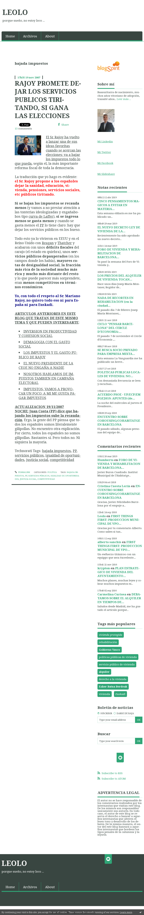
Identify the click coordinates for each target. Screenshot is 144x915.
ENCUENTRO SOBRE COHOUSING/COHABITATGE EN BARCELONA (118, 420)
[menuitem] (10, 35)
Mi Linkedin (105, 141)
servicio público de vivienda (117, 664)
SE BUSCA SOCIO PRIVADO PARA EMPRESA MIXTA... (117, 352)
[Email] (120, 757)
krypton (103, 568)
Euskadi (120, 694)
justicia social (37, 459)
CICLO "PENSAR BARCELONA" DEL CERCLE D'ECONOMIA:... (115, 328)
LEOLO (15, 12)
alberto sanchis (109, 542)
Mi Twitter (104, 152)
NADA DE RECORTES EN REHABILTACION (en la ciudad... (115, 302)
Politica (52, 472)
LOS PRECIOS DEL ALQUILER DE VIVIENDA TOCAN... (119, 277)
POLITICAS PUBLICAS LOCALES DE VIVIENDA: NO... (119, 374)
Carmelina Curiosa (111, 594)
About (50, 36)
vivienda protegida (110, 634)
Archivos (30, 36)
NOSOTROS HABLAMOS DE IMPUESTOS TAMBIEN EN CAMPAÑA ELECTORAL (46, 378)
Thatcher (64, 243)
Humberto (105, 460)
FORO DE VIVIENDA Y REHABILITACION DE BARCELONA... (119, 253)
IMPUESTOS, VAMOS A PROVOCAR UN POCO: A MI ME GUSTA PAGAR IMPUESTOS (47, 393)
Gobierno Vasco (109, 649)
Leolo (101, 516)
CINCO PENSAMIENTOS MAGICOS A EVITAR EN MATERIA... (118, 205)
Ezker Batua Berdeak (113, 686)
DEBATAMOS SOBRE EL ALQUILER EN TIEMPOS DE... (119, 598)
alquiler (104, 671)
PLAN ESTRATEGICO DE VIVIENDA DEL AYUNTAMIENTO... (118, 572)
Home (10, 36)
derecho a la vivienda (112, 679)
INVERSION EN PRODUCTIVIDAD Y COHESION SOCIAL (48, 333)
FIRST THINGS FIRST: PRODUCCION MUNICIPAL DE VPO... (118, 520)
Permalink (24, 472)
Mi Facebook (105, 163)
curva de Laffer (41, 216)
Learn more (126, 912)
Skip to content (11, 3)
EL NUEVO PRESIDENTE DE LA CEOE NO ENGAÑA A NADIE (46, 365)
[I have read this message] (140, 912)
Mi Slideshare (106, 174)
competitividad (62, 459)
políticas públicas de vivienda (118, 657)
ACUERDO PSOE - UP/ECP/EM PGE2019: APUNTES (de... (118, 396)
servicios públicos (29, 455)
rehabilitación (108, 642)
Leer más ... (124, 99)
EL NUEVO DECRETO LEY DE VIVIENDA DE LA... (118, 229)
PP (42, 225)
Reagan (48, 243)
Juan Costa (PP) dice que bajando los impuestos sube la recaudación (47, 415)
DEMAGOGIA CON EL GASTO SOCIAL (44, 344)
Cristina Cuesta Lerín (113, 486)
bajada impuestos (56, 450)
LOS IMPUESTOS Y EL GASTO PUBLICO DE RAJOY (48, 354)
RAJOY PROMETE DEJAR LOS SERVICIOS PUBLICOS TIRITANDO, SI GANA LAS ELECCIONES (48, 99)
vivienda (104, 694)
